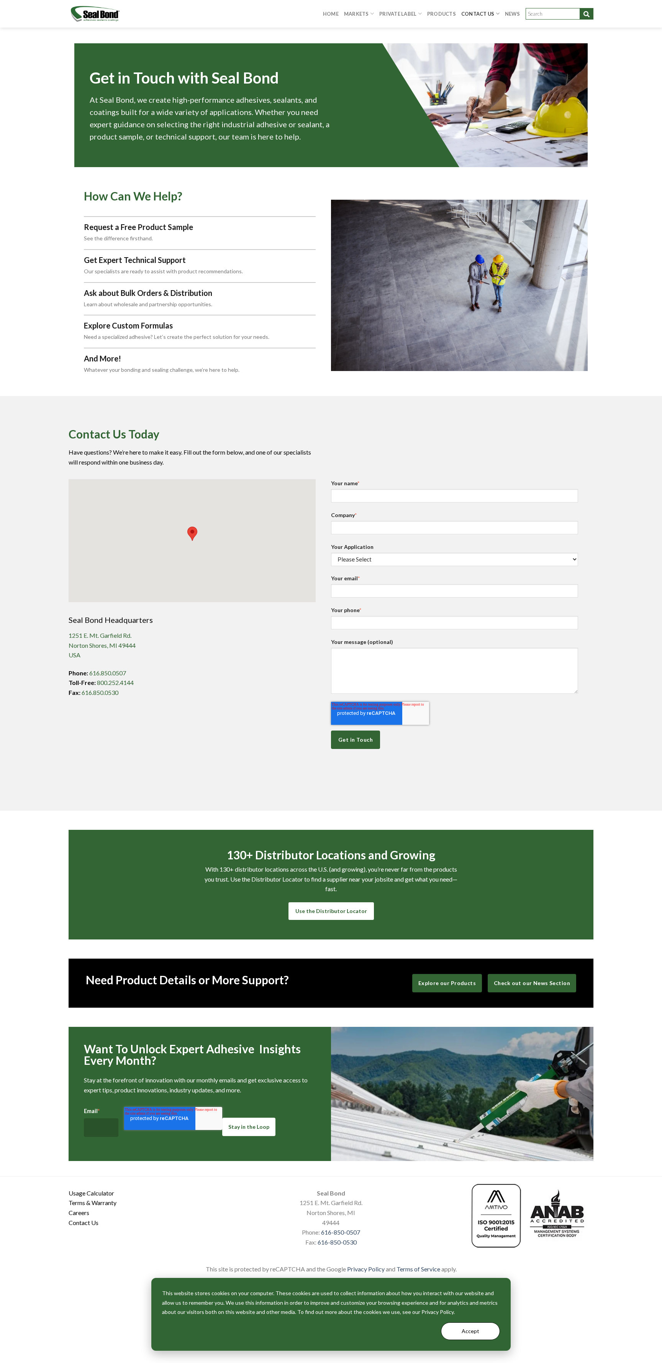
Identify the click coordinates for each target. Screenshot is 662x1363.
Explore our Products (447, 983)
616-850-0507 (340, 1232)
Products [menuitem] (441, 14)
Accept (470, 1331)
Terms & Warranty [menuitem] (92, 1202)
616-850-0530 (337, 1242)
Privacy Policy (366, 1269)
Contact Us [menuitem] (478, 14)
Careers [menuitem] (79, 1212)
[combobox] (559, 14)
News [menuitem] (512, 14)
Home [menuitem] (331, 14)
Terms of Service (418, 1269)
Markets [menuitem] (356, 14)
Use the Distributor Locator (331, 911)
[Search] (586, 14)
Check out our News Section (532, 983)
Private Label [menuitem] (397, 14)
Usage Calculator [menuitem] (91, 1193)
